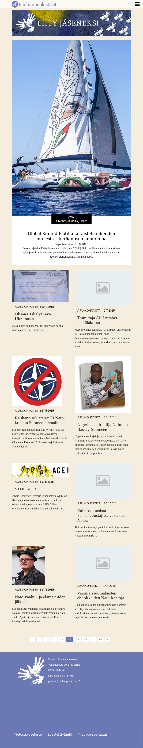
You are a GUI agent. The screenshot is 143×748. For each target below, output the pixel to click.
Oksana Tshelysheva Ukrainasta (33, 316)
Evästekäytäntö (60, 734)
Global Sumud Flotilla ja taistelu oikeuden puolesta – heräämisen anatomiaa (71, 236)
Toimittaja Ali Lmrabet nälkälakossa (97, 320)
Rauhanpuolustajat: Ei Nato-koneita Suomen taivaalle (40, 420)
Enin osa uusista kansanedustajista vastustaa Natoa (101, 515)
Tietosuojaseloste (28, 734)
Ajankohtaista (26, 306)
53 (61, 639)
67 (100, 639)
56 (85, 639)
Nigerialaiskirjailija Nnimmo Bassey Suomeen (102, 427)
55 (77, 639)
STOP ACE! (25, 489)
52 (53, 639)
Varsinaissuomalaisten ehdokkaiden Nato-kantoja (100, 595)
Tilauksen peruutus (93, 734)
